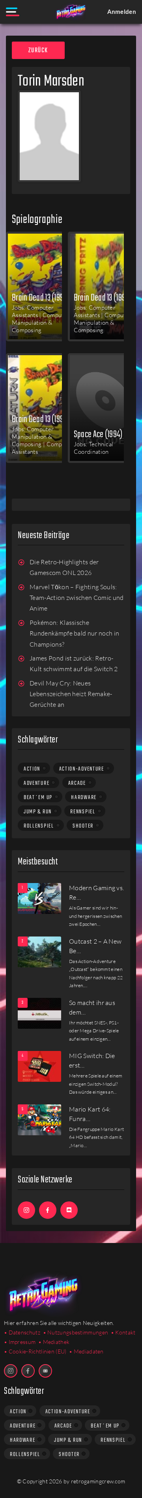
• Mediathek (53, 1341)
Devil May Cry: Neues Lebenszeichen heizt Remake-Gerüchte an (71, 694)
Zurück (38, 51)
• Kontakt (123, 1332)
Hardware (84, 797)
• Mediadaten (86, 1351)
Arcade (77, 783)
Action (32, 769)
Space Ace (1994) (98, 434)
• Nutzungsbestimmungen (75, 1332)
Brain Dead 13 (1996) (41, 297)
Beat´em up (38, 797)
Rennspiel (82, 812)
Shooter (83, 826)
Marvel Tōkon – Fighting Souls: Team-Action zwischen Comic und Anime (77, 598)
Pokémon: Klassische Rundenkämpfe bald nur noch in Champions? (74, 633)
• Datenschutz (22, 1332)
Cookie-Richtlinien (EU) (38, 1351)
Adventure (36, 783)
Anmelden (121, 11)
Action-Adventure (81, 769)
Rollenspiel (39, 826)
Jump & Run (38, 812)
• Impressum (20, 1341)
